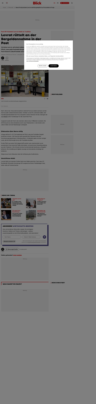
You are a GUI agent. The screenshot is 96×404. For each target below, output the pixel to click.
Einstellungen (42, 65)
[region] (48, 55)
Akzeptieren (53, 65)
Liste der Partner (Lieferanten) (32, 61)
